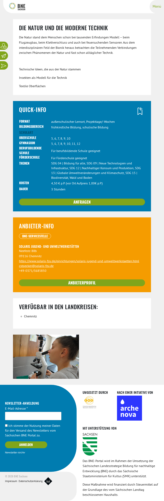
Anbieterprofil (82, 283)
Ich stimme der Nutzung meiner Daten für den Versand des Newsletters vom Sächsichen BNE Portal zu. (32, 431)
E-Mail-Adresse (16, 409)
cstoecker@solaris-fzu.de (36, 266)
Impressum (11, 481)
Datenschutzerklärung (31, 481)
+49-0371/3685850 (32, 271)
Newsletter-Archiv (15, 452)
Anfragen (82, 202)
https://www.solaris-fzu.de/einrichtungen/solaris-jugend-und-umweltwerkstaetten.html (79, 261)
